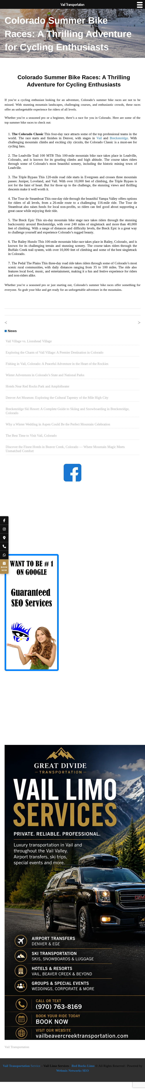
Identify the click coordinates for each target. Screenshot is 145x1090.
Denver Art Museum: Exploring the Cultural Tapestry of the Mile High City (57, 397)
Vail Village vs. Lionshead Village (29, 341)
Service (21, 1066)
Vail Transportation (17, 1047)
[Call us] (4, 546)
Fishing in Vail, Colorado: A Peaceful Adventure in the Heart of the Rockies (57, 364)
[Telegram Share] (93, 99)
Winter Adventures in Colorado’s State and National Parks (45, 375)
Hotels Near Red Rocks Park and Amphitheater (37, 386)
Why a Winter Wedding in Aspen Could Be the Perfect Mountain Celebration (58, 424)
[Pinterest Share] (85, 99)
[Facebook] (4, 520)
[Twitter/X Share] (68, 99)
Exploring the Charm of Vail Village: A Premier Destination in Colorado (54, 352)
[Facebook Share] (51, 99)
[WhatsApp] (4, 555)
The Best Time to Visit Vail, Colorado (31, 435)
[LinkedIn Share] (76, 99)
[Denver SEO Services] (32, 670)
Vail (99, 138)
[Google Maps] (4, 538)
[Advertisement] (72, 521)
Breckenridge (119, 138)
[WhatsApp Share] (59, 99)
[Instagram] (4, 529)
